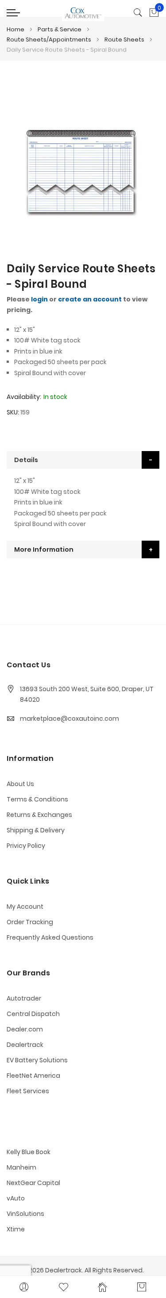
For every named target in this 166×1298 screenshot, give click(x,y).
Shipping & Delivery (36, 830)
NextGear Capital (33, 1182)
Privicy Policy (26, 845)
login (39, 299)
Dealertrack (25, 1044)
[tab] (83, 460)
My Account (25, 906)
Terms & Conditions (37, 799)
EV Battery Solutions (37, 1060)
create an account (90, 299)
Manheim (21, 1167)
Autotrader (24, 998)
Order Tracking (30, 922)
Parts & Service (59, 29)
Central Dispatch (33, 1013)
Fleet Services (28, 1091)
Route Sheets (124, 39)
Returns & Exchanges (39, 814)
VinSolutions (25, 1213)
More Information (43, 549)
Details (26, 459)
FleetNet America (33, 1075)
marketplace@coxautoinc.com (69, 718)
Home (15, 29)
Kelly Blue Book (28, 1152)
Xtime (16, 1229)
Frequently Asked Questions (50, 937)
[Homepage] (103, 1287)
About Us (20, 783)
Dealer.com (25, 1029)
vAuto (16, 1198)
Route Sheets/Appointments (49, 39)
